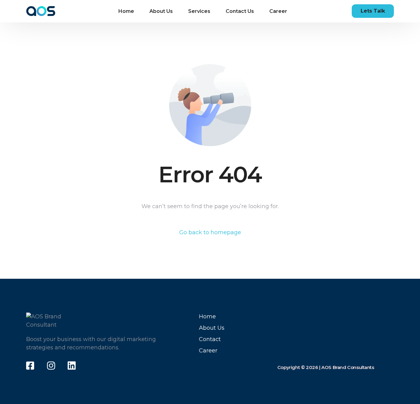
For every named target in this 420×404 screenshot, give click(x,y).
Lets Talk (373, 11)
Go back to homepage (210, 232)
